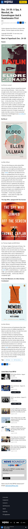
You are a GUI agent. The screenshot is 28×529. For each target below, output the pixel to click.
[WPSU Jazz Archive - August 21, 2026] (5, 399)
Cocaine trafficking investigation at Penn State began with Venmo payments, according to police (18, 410)
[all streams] (26, 527)
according (21, 114)
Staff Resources (6, 505)
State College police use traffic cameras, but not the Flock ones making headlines (18, 419)
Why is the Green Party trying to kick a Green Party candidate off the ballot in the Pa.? (18, 447)
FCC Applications (6, 514)
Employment (5, 500)
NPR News (8, 360)
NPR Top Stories (17, 360)
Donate (24, 2)
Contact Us (5, 503)
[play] (2, 527)
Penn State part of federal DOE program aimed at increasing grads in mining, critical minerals (18, 438)
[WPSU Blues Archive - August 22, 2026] (5, 377)
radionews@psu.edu (11, 485)
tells (4, 270)
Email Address (6, 473)
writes (6, 172)
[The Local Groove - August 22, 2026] (5, 388)
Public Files (5, 511)
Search (4, 508)
